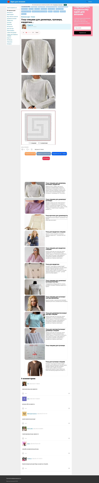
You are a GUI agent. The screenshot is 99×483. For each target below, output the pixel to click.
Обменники (9, 41)
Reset (37, 32)
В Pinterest (46, 158)
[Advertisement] (33, 172)
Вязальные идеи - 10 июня (28, 17)
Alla (28, 383)
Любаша (29, 458)
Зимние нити (10, 20)
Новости (9, 37)
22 (24, 149)
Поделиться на (59, 153)
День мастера (10, 28)
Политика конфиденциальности (13, 478)
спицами (26, 147)
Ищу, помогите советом (12, 16)
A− (23, 32)
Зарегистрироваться (12, 7)
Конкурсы (9, 43)
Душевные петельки (11, 18)
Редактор (30, 25)
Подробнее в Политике (57, 4)
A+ (33, 32)
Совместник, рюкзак (11, 32)
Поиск (90, 1)
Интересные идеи (11, 10)
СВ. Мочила (9, 39)
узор (22, 147)
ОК (65, 4)
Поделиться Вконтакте (43, 153)
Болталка (9, 22)
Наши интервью (10, 30)
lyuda (28, 443)
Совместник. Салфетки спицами (12, 35)
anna (28, 398)
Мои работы (10, 12)
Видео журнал (10, 14)
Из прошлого (10, 26)
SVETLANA (30, 428)
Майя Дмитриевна (32, 413)
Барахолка (9, 24)
